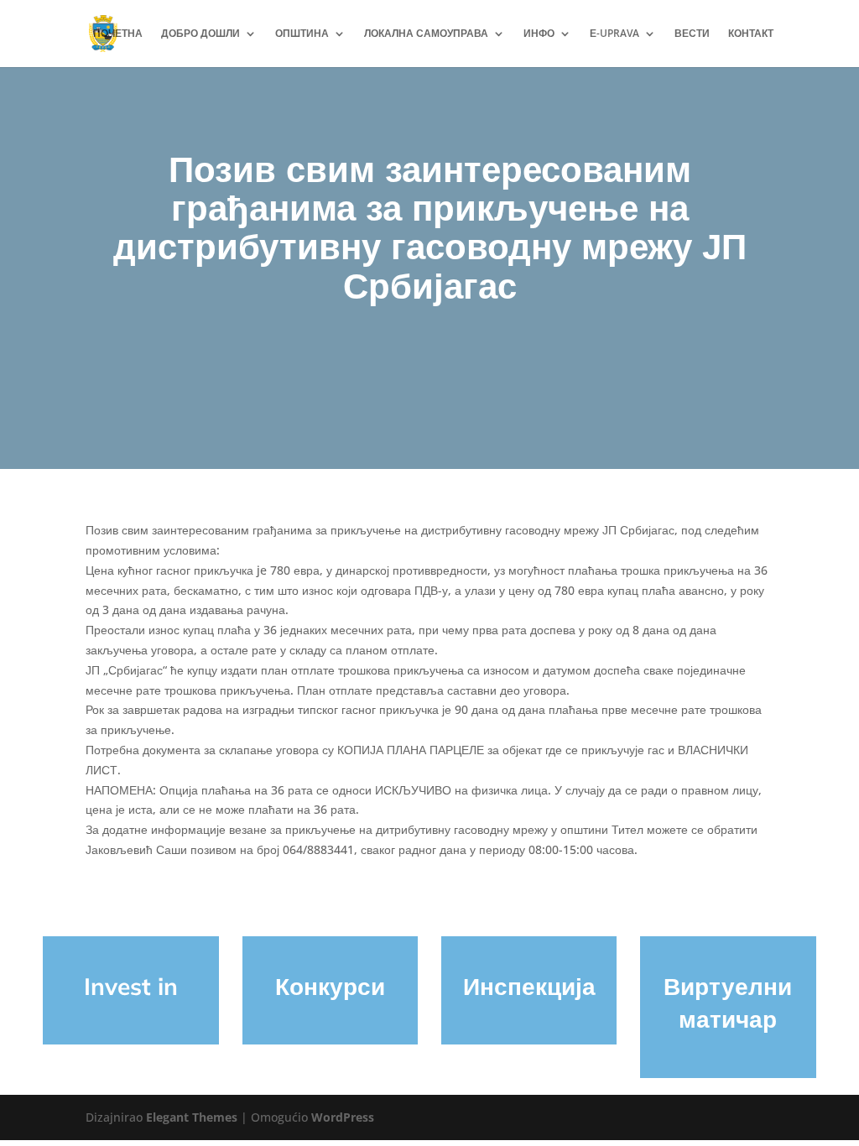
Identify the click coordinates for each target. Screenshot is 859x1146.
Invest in (131, 986)
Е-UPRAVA (614, 34)
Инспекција (529, 986)
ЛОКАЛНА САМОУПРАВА (426, 34)
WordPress (342, 1117)
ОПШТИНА (302, 34)
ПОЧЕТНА (118, 34)
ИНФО (538, 34)
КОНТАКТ (750, 34)
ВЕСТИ (692, 34)
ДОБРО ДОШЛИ (200, 34)
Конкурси (330, 986)
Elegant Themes (191, 1117)
